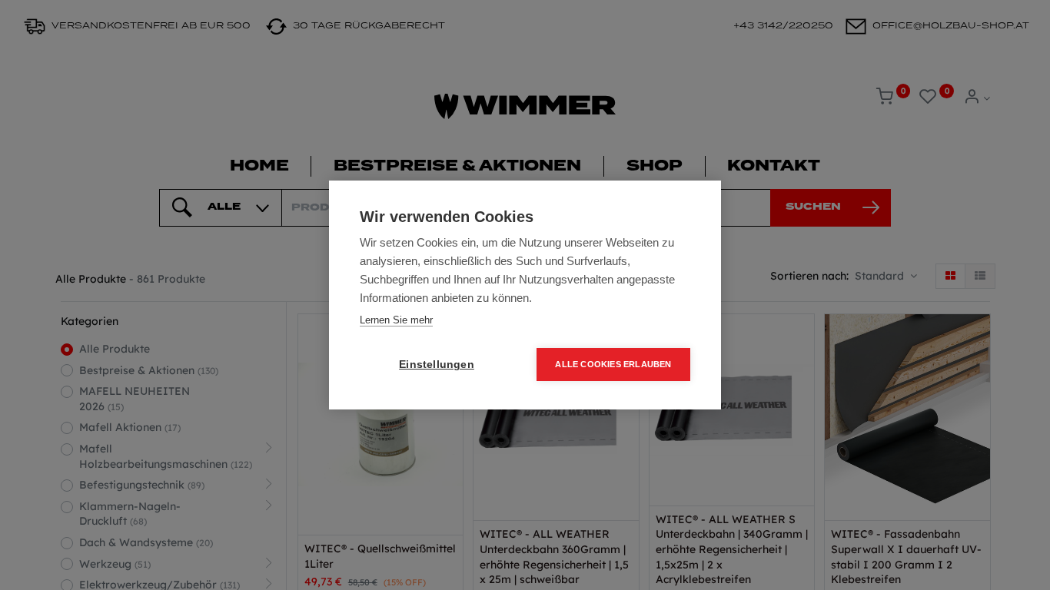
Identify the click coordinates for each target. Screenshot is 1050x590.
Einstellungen (436, 364)
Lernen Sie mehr (396, 320)
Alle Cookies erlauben (613, 364)
